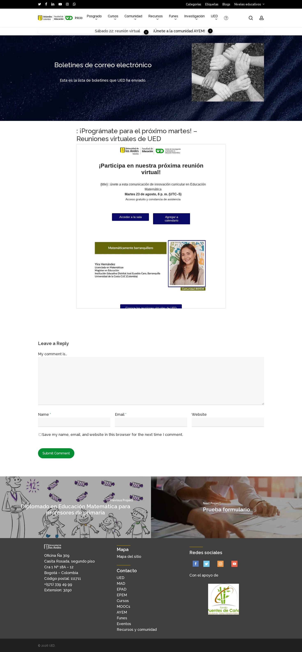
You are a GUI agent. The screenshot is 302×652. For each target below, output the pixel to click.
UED (120, 578)
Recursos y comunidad (137, 629)
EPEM (122, 595)
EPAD (121, 589)
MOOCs (123, 606)
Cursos (123, 601)
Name (44, 414)
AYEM (122, 612)
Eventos (124, 624)
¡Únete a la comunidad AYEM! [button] (179, 31)
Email (120, 414)
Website (199, 414)
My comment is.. (52, 354)
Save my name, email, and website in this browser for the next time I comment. (112, 434)
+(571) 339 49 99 (58, 584)
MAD (121, 583)
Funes (122, 618)
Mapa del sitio (129, 556)
